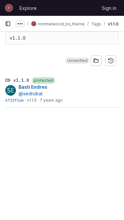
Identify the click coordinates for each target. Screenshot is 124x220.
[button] (77, 60)
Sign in (109, 8)
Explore (28, 8)
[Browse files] (96, 60)
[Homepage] (9, 8)
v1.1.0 (32, 100)
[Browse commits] (110, 60)
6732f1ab (14, 100)
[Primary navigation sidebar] (8, 23)
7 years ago (51, 100)
